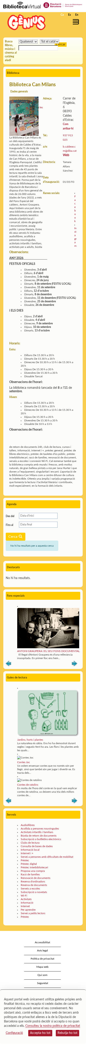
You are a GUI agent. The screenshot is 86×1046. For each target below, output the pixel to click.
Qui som (42, 975)
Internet (25, 906)
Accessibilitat (42, 942)
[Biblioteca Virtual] (22, 4)
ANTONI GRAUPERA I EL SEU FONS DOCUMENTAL (48, 651)
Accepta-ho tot (40, 1033)
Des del (10, 516)
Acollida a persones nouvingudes (40, 828)
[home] (25, 22)
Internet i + (27, 853)
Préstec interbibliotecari (34, 867)
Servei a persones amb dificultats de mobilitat (47, 856)
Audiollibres (28, 825)
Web (66, 155)
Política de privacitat (42, 958)
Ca (62, 14)
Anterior (8, 664)
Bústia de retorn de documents (38, 835)
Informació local (30, 849)
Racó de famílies (30, 874)
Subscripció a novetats (34, 892)
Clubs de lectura (30, 842)
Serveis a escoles (30, 888)
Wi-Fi (24, 895)
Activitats (26, 899)
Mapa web (42, 967)
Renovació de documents (35, 878)
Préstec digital (29, 864)
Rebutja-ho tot (67, 1033)
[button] (77, 22)
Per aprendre (28, 909)
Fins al (9, 525)
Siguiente (74, 664)
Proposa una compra (33, 871)
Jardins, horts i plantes (30, 739)
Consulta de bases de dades (37, 846)
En (76, 14)
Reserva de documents (34, 885)
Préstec (25, 860)
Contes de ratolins (27, 784)
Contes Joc (23, 762)
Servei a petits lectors (33, 913)
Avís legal (42, 950)
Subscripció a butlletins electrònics (41, 839)
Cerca (13, 536)
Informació (27, 902)
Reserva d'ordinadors (33, 881)
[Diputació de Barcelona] (63, 4)
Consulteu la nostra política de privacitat (52, 1025)
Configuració (14, 1033)
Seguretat (42, 983)
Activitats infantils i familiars (37, 832)
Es (69, 14)
